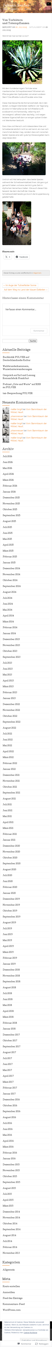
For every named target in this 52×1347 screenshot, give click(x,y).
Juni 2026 (8, 462)
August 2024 (9, 592)
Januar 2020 (9, 893)
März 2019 (8, 952)
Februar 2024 (10, 628)
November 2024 (11, 575)
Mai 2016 (7, 1135)
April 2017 (8, 1076)
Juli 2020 (7, 876)
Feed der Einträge (13, 1298)
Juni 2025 (8, 533)
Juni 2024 (8, 604)
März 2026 (8, 480)
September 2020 (12, 864)
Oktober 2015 (10, 1177)
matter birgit (16, 409)
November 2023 (11, 646)
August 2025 (9, 521)
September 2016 (11, 1112)
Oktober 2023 (10, 651)
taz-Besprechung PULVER (18, 394)
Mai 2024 (7, 610)
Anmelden (9, 1293)
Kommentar (39, 330)
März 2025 (8, 551)
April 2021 (8, 823)
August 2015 (9, 1188)
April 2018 (8, 1011)
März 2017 (8, 1082)
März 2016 (8, 1147)
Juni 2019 (8, 935)
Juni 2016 (8, 1129)
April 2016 (8, 1141)
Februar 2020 (10, 887)
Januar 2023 (9, 699)
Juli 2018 (7, 994)
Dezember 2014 (11, 1212)
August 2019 (9, 923)
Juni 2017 (8, 1064)
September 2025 (11, 516)
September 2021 (11, 793)
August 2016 (9, 1118)
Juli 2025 (7, 527)
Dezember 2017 (11, 1035)
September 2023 (11, 657)
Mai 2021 (7, 817)
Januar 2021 (9, 840)
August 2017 (9, 1053)
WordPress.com (12, 1310)
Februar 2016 (10, 1153)
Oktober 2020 (10, 858)
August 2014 (9, 1236)
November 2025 (11, 504)
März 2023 (8, 687)
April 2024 (8, 616)
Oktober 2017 (10, 1041)
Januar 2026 (9, 492)
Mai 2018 (7, 1005)
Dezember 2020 (11, 846)
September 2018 (11, 982)
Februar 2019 (10, 958)
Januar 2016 (9, 1159)
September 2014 (12, 1230)
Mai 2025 (7, 539)
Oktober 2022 (10, 716)
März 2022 (8, 758)
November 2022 (11, 710)
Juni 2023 (8, 669)
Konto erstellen (11, 1287)
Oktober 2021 (10, 787)
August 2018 (9, 988)
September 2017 (11, 1047)
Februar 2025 (10, 557)
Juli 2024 (7, 598)
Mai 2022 (7, 746)
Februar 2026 (10, 486)
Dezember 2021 (11, 775)
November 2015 (11, 1171)
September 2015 (11, 1182)
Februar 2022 (10, 764)
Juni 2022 (8, 740)
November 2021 (11, 781)
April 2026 (8, 474)
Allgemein (37, 273)
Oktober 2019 (10, 911)
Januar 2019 (9, 964)
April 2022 (8, 752)
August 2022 (9, 728)
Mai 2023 (7, 675)
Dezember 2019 (11, 899)
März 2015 (8, 1206)
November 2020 (11, 852)
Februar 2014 (10, 1247)
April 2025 (8, 545)
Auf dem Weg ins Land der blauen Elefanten (24, 290)
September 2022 (11, 722)
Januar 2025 (9, 563)
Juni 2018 (8, 1000)
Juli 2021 (7, 805)
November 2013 (11, 1253)
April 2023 (8, 681)
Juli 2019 (7, 929)
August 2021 (9, 799)
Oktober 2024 (10, 581)
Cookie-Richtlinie (30, 1333)
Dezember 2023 (11, 640)
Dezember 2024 (11, 569)
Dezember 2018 (11, 970)
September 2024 (12, 586)
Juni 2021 (7, 811)
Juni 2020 (8, 882)
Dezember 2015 (11, 1165)
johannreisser (17, 416)
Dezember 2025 (11, 498)
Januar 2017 (9, 1094)
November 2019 (11, 905)
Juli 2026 (7, 457)
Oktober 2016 (10, 1106)
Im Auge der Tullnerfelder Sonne (21, 285)
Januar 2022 (9, 769)
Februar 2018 (10, 1023)
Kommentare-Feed (14, 1304)
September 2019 (11, 917)
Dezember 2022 (11, 705)
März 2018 (8, 1017)
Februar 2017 (10, 1088)
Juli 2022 (7, 734)
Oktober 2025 (10, 510)
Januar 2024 (9, 634)
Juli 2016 (7, 1123)
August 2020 (9, 870)
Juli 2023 (7, 663)
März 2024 (8, 622)
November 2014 (11, 1218)
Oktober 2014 (10, 1224)
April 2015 (8, 1200)
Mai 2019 (7, 941)
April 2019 (8, 946)
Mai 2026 (7, 468)
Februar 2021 (10, 834)
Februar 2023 (10, 693)
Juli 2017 (7, 1059)
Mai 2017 (7, 1070)
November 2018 (11, 976)
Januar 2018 (9, 1029)
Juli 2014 (7, 1241)
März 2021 (8, 828)
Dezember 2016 (11, 1100)
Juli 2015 (7, 1194)
